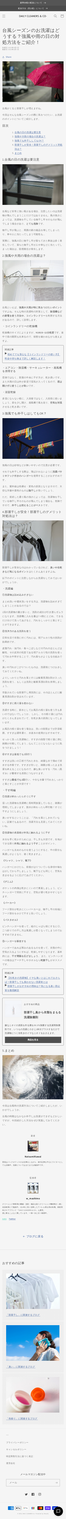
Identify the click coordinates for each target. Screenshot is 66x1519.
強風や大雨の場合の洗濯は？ (30, 136)
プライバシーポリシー (17, 1442)
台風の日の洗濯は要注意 (28, 132)
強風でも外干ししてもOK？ (29, 140)
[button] (3, 16)
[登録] (56, 1482)
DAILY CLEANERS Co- (29, 1513)
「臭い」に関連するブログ (20, 1366)
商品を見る (33, 1039)
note (4, 1219)
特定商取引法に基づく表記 (19, 1456)
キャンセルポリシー (16, 1449)
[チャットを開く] (58, 1511)
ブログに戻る (35, 1236)
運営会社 (10, 1463)
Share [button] (9, 57)
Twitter (12, 1219)
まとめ (18, 153)
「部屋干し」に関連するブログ (23, 1314)
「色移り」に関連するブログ (22, 1418)
